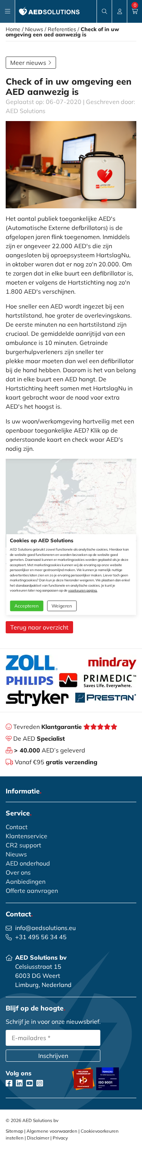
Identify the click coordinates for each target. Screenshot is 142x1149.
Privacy (60, 1138)
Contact (17, 827)
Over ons (18, 872)
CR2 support (23, 845)
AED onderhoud (28, 863)
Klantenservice (26, 836)
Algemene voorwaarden (52, 1131)
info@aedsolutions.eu (45, 928)
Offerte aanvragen (32, 890)
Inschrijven (53, 1055)
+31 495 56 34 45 (41, 937)
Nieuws (34, 29)
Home (13, 29)
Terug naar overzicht (39, 627)
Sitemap (14, 1131)
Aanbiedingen (25, 881)
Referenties (62, 29)
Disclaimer (38, 1138)
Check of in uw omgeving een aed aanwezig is (62, 32)
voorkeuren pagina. (82, 590)
